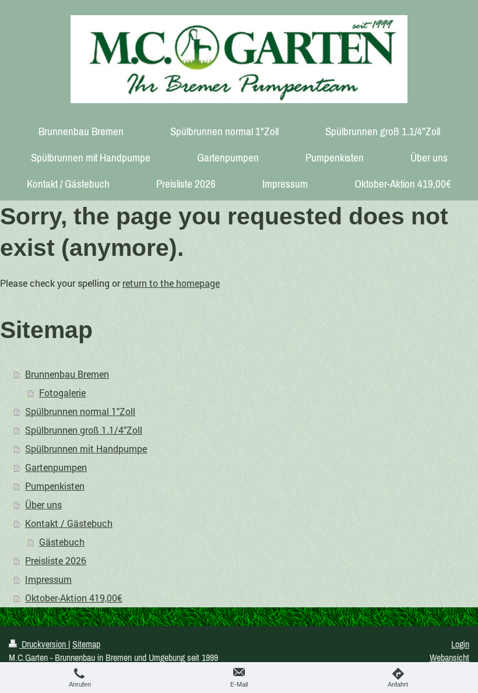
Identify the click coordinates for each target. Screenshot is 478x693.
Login (460, 644)
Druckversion (43, 644)
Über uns (43, 504)
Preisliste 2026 (55, 560)
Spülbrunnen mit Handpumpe (86, 448)
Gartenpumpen (56, 467)
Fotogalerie (62, 392)
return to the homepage (171, 283)
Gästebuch (62, 542)
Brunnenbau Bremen (67, 374)
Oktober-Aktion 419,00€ (73, 598)
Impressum (48, 579)
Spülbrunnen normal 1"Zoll (80, 411)
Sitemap (86, 644)
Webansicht (449, 657)
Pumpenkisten (55, 486)
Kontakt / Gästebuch (69, 523)
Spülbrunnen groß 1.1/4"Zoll (83, 430)
